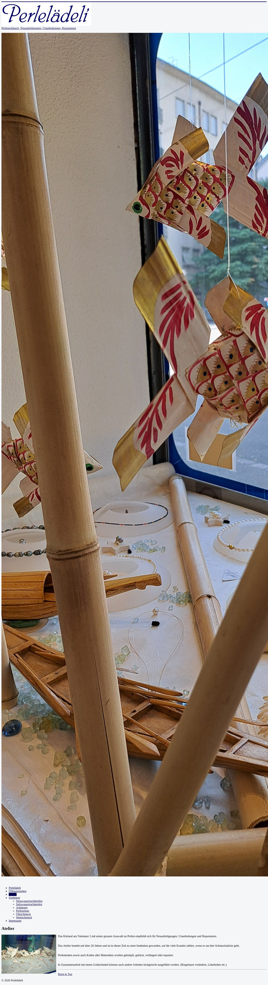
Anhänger (22, 907)
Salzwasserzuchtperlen (29, 904)
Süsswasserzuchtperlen (29, 901)
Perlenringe (22, 910)
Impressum (15, 920)
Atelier (13, 894)
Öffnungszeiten (17, 891)
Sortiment (14, 897)
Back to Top (65, 974)
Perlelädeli (15, 887)
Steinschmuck (24, 917)
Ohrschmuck (23, 914)
